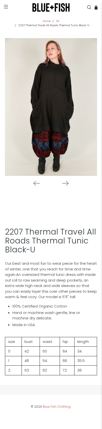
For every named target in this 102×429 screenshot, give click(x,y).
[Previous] (36, 183)
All (57, 21)
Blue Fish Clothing (57, 407)
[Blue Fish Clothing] (51, 7)
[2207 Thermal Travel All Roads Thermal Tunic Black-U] (51, 107)
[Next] (65, 183)
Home (47, 21)
